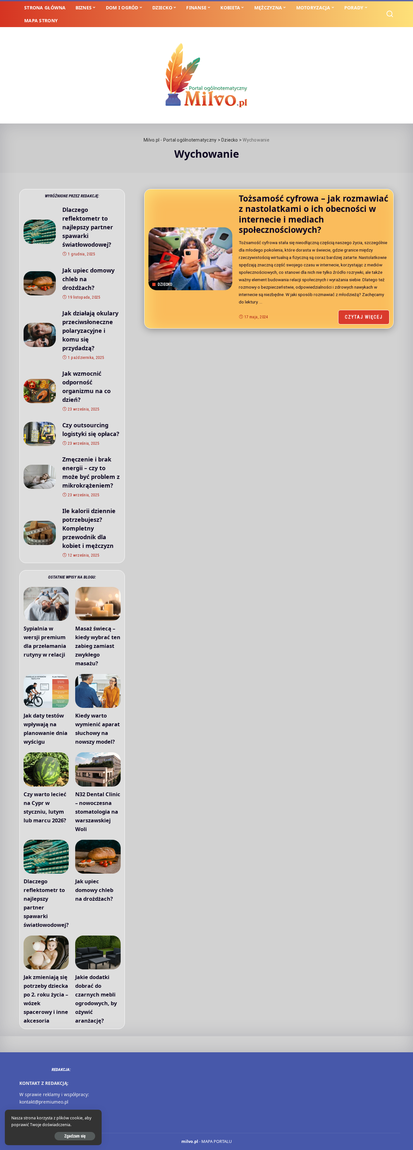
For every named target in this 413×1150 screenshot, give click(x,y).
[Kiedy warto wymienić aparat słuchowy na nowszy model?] (97, 691)
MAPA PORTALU (216, 1141)
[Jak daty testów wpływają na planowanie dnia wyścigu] (46, 691)
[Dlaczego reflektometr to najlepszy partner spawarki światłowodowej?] (40, 232)
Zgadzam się (75, 1136)
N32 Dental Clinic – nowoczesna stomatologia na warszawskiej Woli (97, 811)
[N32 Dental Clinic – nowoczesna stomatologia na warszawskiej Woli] (97, 769)
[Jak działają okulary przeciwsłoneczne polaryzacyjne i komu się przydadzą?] (40, 335)
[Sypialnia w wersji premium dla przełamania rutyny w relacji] (46, 604)
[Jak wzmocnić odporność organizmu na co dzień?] (40, 391)
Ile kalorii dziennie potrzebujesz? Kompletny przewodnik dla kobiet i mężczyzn (89, 528)
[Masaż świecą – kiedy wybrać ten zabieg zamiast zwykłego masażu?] (97, 604)
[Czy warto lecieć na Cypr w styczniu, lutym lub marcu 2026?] (46, 769)
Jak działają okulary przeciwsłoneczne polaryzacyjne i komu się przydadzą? (90, 330)
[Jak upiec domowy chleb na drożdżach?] (40, 283)
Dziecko (165, 284)
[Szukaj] (390, 14)
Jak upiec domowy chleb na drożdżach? (94, 889)
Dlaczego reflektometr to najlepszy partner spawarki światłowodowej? (87, 227)
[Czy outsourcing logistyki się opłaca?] (40, 434)
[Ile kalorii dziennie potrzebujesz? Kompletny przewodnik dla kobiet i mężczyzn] (40, 533)
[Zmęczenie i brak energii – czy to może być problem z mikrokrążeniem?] (40, 477)
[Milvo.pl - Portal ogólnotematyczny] (206, 75)
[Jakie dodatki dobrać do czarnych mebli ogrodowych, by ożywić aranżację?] (97, 952)
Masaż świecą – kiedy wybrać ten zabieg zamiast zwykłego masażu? (97, 646)
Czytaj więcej (364, 317)
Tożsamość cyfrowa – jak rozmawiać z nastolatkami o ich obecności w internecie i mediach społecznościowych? (313, 214)
